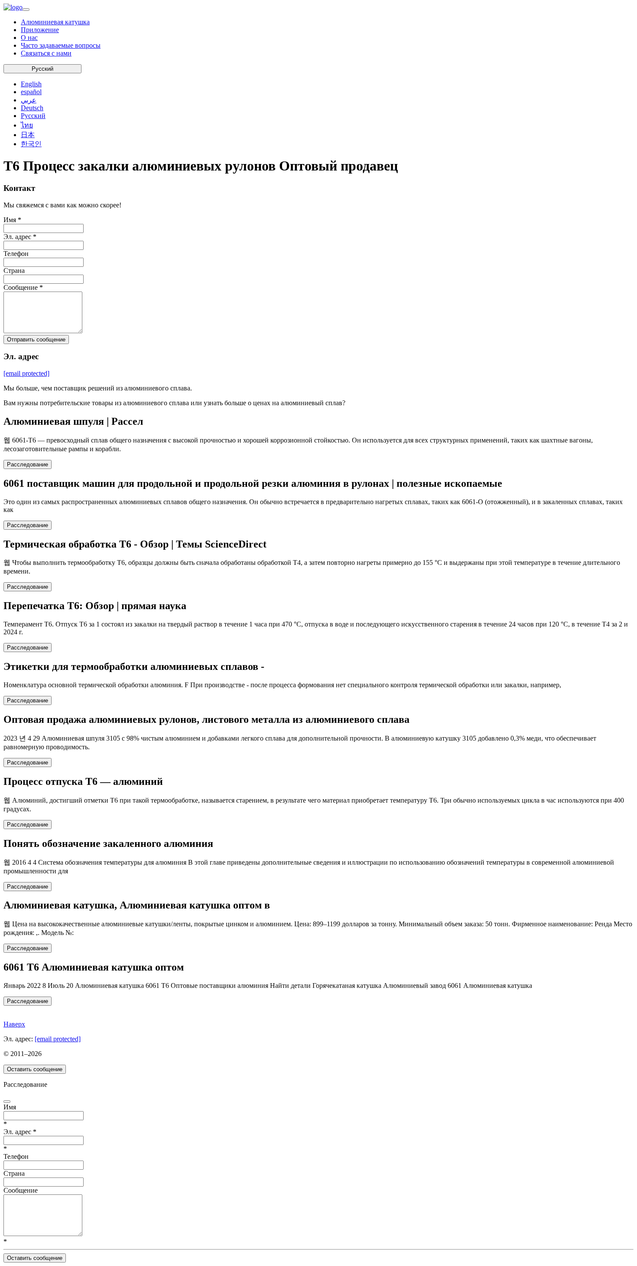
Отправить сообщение (36, 339)
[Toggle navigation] (26, 9)
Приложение (40, 29)
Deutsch (32, 108)
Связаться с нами (46, 53)
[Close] (6, 1101)
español (31, 91)
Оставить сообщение (34, 1069)
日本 (28, 134)
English (31, 84)
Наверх (14, 1024)
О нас (29, 37)
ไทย (27, 125)
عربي (28, 100)
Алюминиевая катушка (55, 22)
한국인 (31, 144)
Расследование (27, 464)
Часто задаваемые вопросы (61, 45)
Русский (42, 69)
